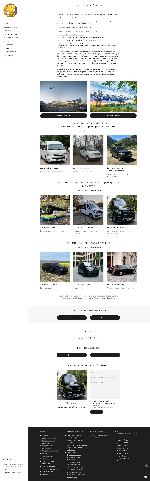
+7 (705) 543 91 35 (7, 469)
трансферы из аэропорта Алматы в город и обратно (77, 31)
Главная (6, 23)
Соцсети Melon (47, 471)
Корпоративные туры (10, 37)
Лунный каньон (122, 448)
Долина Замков (122, 442)
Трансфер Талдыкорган (113, 115)
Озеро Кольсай (122, 453)
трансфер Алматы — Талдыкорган (71, 35)
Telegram (106, 318)
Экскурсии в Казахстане (50, 451)
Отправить (96, 412)
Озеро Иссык (121, 456)
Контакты (6, 59)
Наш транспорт (8, 45)
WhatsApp (73, 318)
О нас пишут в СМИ (9, 52)
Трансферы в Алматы (10, 34)
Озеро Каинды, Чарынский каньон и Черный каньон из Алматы (77, 447)
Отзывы (6, 48)
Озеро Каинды (121, 450)
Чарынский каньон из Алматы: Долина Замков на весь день (77, 474)
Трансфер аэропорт (63, 115)
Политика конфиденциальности (15, 476)
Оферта (5, 476)
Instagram (72, 355)
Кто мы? (6, 41)
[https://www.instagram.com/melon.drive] (10, 459)
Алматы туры (7, 30)
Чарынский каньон (123, 440)
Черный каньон (122, 445)
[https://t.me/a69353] (7, 459)
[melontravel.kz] (10, 10)
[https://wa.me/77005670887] (4, 459)
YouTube (106, 355)
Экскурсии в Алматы (10, 27)
